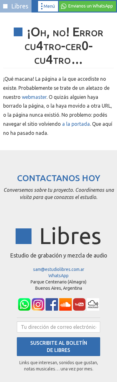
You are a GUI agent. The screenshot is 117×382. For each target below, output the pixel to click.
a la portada (76, 124)
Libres (19, 6)
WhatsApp (58, 275)
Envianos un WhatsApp (90, 5)
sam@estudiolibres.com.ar (58, 269)
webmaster (34, 97)
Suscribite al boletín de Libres (58, 346)
